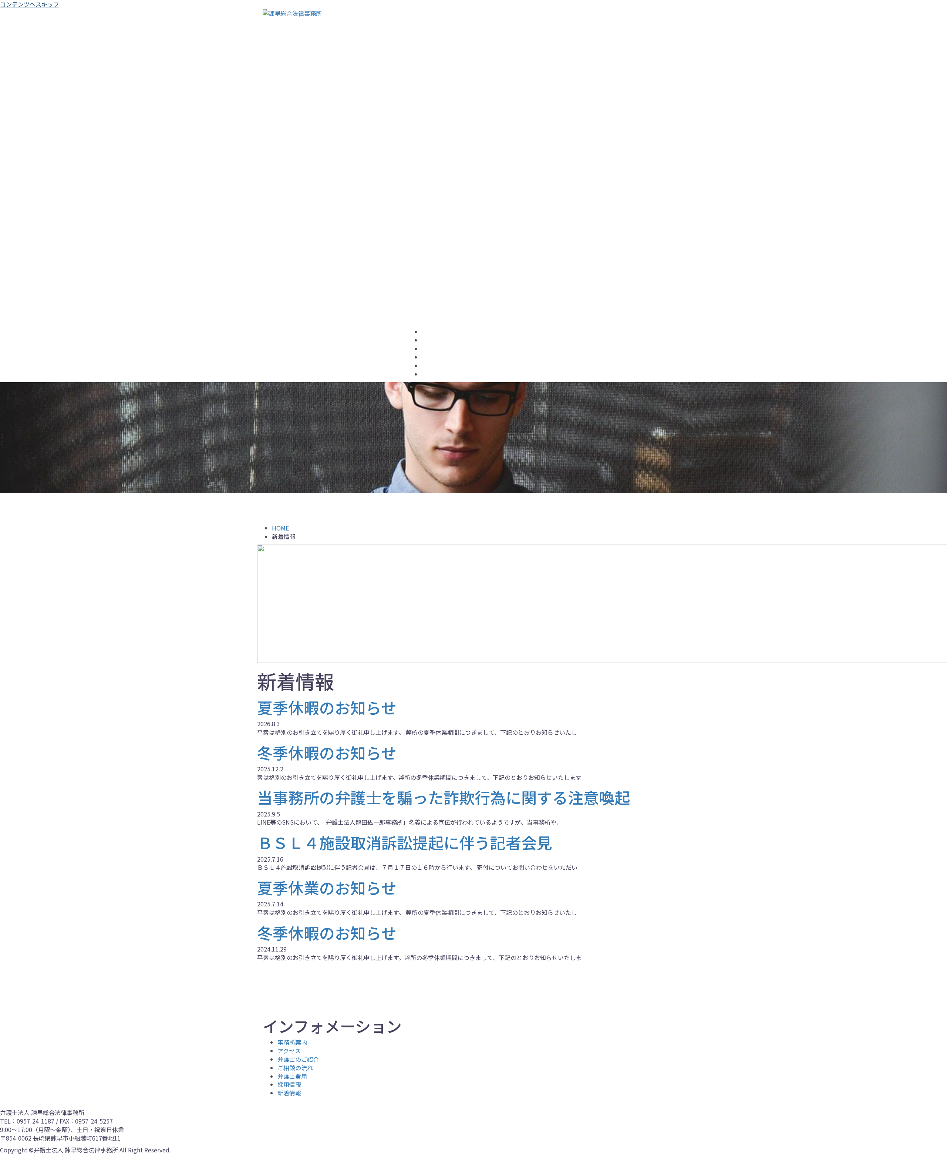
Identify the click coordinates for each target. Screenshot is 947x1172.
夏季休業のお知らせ (327, 887)
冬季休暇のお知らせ (327, 752)
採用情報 (432, 375)
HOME (280, 527)
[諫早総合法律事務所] (292, 12)
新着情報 (289, 1092)
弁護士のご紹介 (440, 349)
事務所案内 (435, 332)
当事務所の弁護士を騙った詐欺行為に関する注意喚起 (443, 797)
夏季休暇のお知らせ (327, 707)
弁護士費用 (435, 366)
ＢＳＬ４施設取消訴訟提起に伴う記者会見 (404, 842)
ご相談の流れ (437, 358)
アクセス (432, 341)
